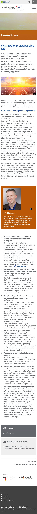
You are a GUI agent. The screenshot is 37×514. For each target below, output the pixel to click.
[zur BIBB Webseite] (5, 2)
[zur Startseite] (12, 8)
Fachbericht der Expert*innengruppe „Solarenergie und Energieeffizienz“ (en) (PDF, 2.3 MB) (19, 448)
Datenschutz (5, 497)
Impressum (4, 495)
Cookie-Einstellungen (7, 501)
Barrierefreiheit (5, 499)
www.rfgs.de (21, 266)
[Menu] (34, 9)
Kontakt (3, 493)
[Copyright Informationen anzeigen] (34, 94)
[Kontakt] (29, 2)
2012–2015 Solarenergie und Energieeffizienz (19, 111)
